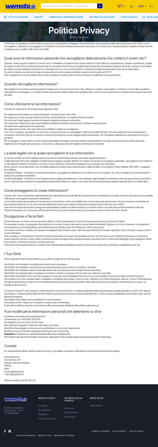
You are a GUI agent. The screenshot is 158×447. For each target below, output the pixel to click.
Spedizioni (42, 414)
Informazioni (70, 417)
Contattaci (42, 406)
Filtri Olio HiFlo (129, 17)
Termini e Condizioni (100, 431)
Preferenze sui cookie (64, 435)
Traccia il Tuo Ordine (47, 418)
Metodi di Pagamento (25, 435)
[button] (124, 6)
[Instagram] (9, 431)
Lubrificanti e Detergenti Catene (66, 17)
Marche (38, 17)
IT (143, 6)
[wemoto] (15, 399)
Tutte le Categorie (18, 17)
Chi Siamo (69, 408)
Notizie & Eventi (71, 412)
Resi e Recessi (44, 410)
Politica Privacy (119, 431)
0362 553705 (96, 406)
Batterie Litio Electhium (102, 17)
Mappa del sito (44, 435)
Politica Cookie (136, 431)
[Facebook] (5, 431)
